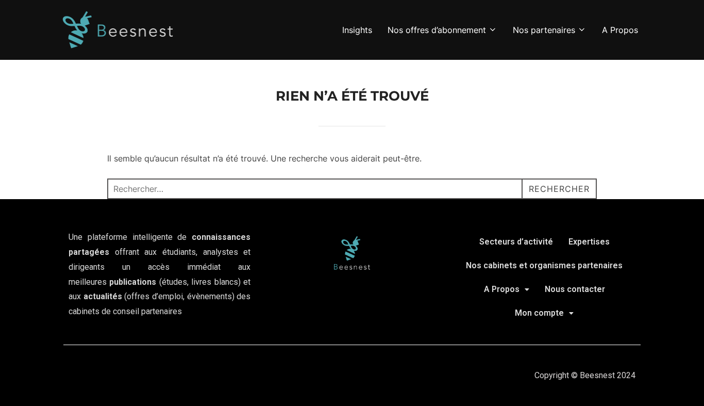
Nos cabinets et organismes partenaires (544, 265)
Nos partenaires (544, 30)
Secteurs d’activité (516, 242)
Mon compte (539, 313)
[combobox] (352, 188)
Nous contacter (575, 289)
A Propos (620, 30)
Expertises (589, 242)
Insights (357, 30)
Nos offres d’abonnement (437, 30)
